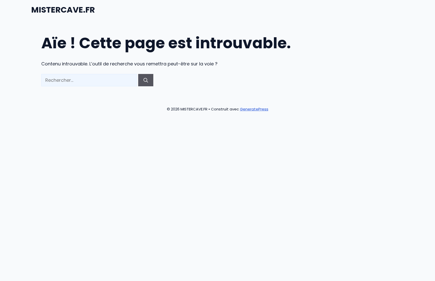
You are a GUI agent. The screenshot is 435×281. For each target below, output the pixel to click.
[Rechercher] (145, 80)
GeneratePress (254, 109)
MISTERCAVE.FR (63, 9)
